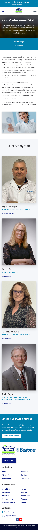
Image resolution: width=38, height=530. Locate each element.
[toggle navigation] (35, 11)
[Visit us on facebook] (17, 519)
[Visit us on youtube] (20, 519)
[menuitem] (9, 471)
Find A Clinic (9, 512)
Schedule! (9, 461)
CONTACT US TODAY (11, 436)
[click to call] (3, 10)
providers (19, 45)
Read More (6, 213)
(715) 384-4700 (10, 516)
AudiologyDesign (19, 525)
